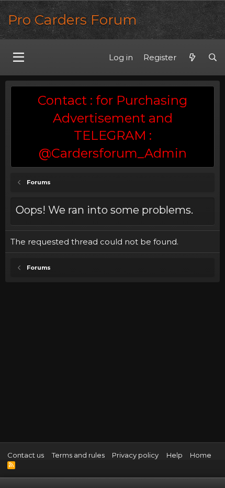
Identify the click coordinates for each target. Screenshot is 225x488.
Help (174, 455)
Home (200, 455)
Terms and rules (78, 455)
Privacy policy (135, 455)
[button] (18, 57)
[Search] (213, 57)
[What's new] (192, 57)
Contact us (25, 455)
